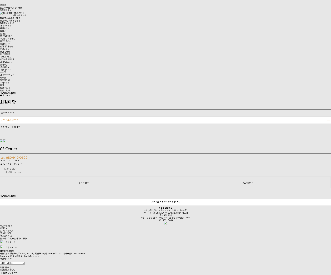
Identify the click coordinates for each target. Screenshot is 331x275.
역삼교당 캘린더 (7, 59)
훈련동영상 (4, 49)
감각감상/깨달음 (7, 75)
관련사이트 (4, 28)
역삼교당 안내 (18, 13)
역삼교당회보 (5, 10)
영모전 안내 (5, 80)
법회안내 (4, 31)
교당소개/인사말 (19, 15)
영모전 (3, 78)
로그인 (3, 5)
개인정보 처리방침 (9, 120)
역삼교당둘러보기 (7, 23)
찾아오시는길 (5, 26)
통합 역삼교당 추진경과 (10, 21)
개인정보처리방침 (7, 270)
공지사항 (4, 65)
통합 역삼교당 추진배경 (10, 18)
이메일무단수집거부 (10, 127)
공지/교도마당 (6, 62)
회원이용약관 (7, 113)
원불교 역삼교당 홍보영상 (11, 8)
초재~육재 (4, 83)
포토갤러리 (4, 72)
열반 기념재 (5, 91)
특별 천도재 (5, 88)
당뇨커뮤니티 (248, 183)
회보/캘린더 (5, 54)
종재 (2, 85)
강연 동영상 (5, 52)
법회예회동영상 (6, 47)
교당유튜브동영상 (7, 39)
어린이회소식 (5, 70)
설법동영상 (4, 44)
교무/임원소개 (6, 36)
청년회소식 (4, 67)
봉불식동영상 (5, 41)
